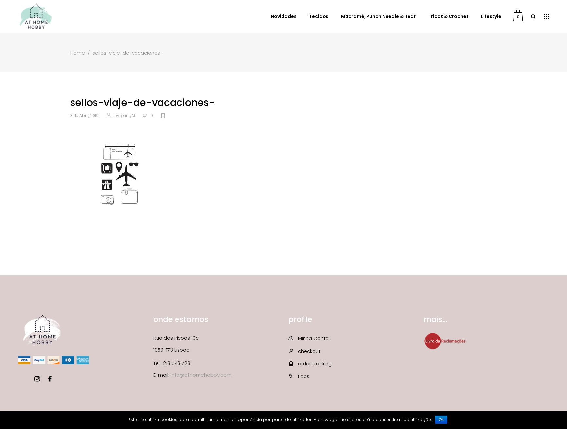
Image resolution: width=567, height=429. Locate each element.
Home (77, 53)
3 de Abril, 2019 (84, 115)
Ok (441, 420)
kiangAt (127, 115)
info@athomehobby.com (201, 374)
